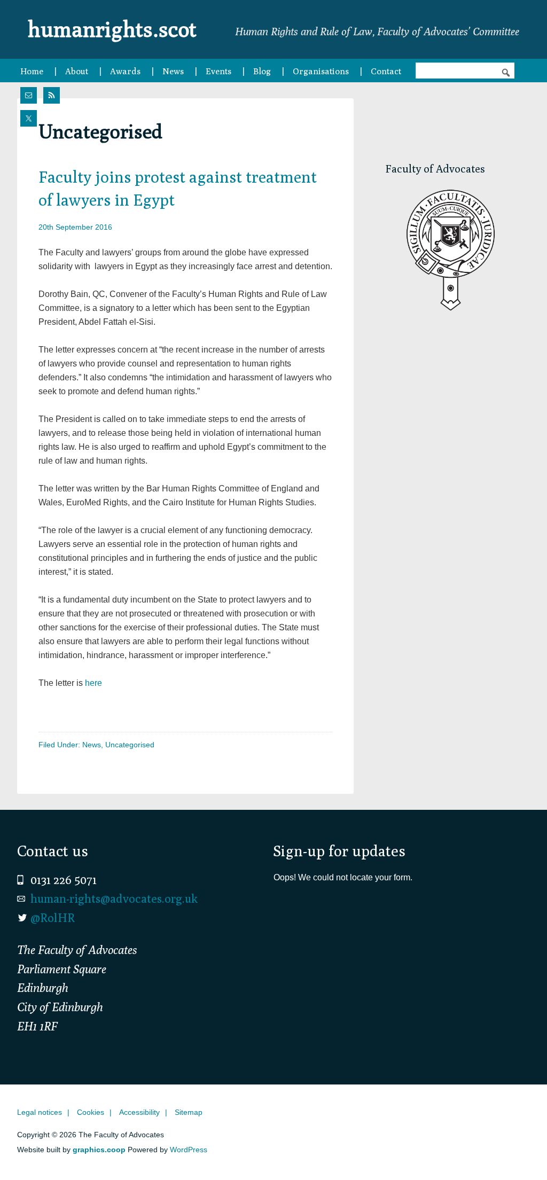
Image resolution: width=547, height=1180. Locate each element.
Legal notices (39, 1112)
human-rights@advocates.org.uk (114, 898)
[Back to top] (516, 1149)
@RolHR (52, 918)
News (91, 744)
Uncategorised (129, 744)
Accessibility (139, 1112)
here (93, 682)
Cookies (90, 1112)
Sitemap (188, 1112)
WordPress (188, 1149)
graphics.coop (99, 1149)
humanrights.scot (112, 29)
